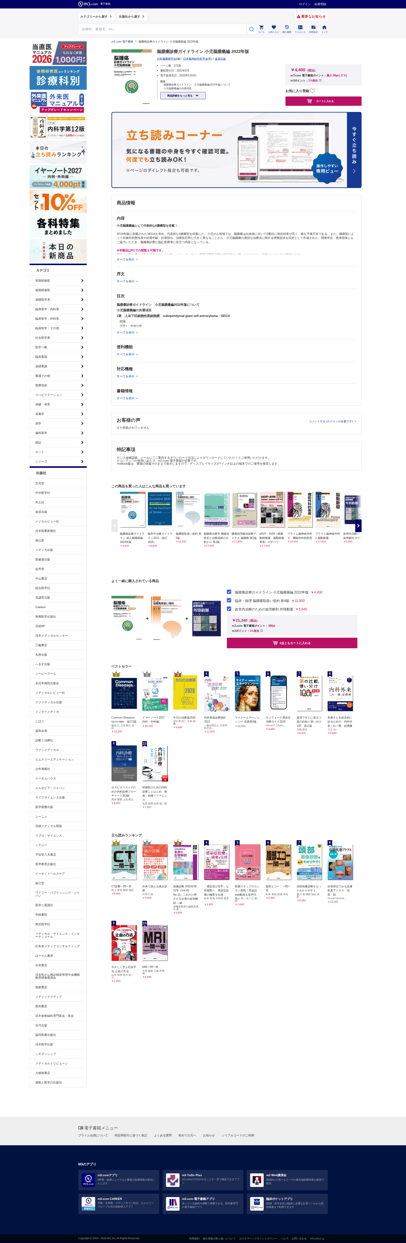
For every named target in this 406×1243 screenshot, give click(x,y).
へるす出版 (42, 664)
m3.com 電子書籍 (122, 41)
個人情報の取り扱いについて (219, 1238)
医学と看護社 (44, 905)
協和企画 (41, 730)
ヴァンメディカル (47, 750)
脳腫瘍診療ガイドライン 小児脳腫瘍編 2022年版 (272, 592)
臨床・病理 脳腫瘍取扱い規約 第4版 (262, 601)
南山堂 (39, 540)
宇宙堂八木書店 (45, 854)
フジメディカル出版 (48, 702)
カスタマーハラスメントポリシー (258, 1238)
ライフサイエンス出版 (50, 797)
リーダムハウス (45, 778)
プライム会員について (93, 1135)
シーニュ (41, 816)
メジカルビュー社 (47, 521)
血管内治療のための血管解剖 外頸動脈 (264, 609)
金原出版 (41, 511)
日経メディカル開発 (48, 826)
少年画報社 (42, 769)
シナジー (41, 845)
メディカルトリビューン (51, 1063)
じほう (39, 721)
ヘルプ (284, 1238)
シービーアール (45, 673)
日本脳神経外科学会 (195, 58)
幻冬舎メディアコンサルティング (57, 946)
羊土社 (39, 502)
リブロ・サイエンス (48, 835)
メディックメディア (48, 996)
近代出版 (41, 1025)
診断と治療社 (44, 740)
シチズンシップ (45, 1054)
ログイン (305, 4)
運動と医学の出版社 (48, 1082)
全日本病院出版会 (47, 683)
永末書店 (41, 965)
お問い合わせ (299, 1238)
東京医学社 (42, 924)
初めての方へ (187, 1135)
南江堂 (39, 883)
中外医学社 (42, 492)
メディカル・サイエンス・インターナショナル (57, 935)
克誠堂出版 (42, 597)
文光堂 (39, 483)
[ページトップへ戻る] (394, 1236)
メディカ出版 (44, 550)
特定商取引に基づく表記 (131, 1135)
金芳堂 (39, 569)
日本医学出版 (44, 1044)
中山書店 (41, 578)
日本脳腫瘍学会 (166, 58)
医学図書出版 (44, 807)
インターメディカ (47, 711)
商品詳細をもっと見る (180, 95)
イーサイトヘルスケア (50, 873)
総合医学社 (42, 588)
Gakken (40, 607)
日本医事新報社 (45, 531)
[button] (358, 525)
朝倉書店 (41, 987)
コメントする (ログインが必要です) (331, 421)
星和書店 (41, 1006)
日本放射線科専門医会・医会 (54, 1015)
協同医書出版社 (45, 1035)
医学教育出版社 (45, 864)
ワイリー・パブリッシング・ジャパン (57, 894)
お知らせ (209, 1135)
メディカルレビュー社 (50, 692)
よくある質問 (163, 1135)
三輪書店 (41, 645)
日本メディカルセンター (51, 635)
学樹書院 (41, 914)
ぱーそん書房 (44, 955)
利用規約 (194, 1238)
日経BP (40, 626)
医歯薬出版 (42, 559)
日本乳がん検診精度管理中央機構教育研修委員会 (57, 976)
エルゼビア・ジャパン (50, 788)
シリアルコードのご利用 (238, 1135)
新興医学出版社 (45, 616)
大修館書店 (42, 1073)
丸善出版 (41, 654)
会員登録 (320, 4)
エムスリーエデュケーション (54, 759)
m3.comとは (317, 1238)
